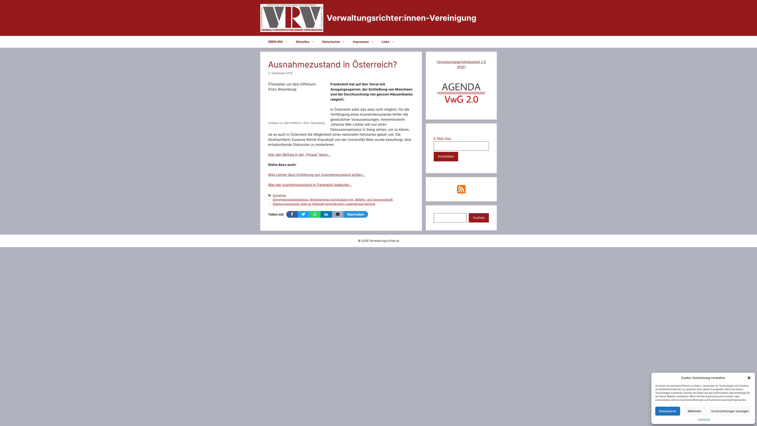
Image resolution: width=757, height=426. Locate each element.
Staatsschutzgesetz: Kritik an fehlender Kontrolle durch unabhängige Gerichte (324, 204)
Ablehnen (694, 411)
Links (385, 42)
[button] (749, 378)
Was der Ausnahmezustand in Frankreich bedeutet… (309, 185)
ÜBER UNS (275, 42)
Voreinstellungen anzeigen (730, 411)
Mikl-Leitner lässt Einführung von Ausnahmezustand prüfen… (316, 175)
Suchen (479, 218)
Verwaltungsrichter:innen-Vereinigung (401, 18)
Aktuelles (302, 42)
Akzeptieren (667, 411)
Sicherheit (279, 195)
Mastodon (355, 214)
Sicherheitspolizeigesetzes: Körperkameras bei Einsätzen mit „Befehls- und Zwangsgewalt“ (333, 199)
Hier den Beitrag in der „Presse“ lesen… (299, 155)
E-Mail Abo (442, 139)
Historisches (331, 42)
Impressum (704, 419)
